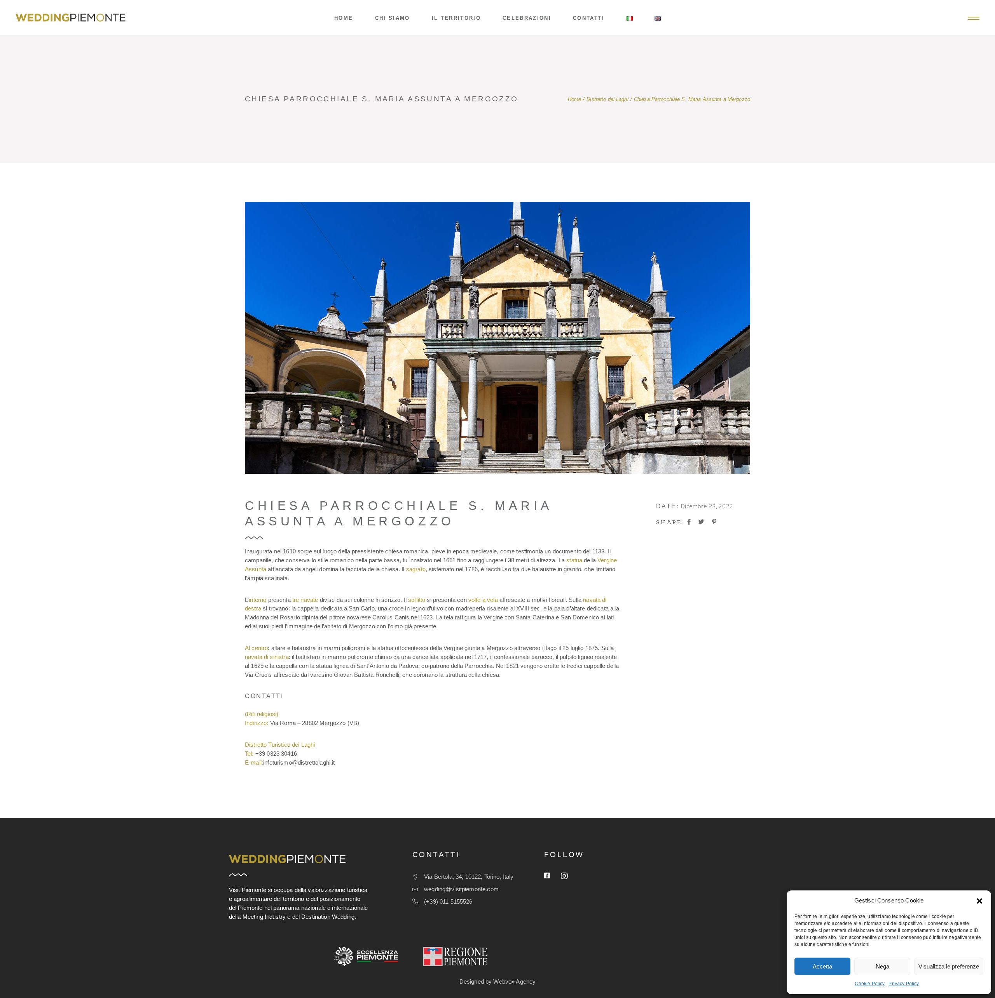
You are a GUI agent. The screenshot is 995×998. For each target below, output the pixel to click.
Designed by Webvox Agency (497, 981)
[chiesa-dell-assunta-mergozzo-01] (497, 338)
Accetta (822, 966)
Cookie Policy (870, 983)
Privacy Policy (904, 983)
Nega (882, 966)
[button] (979, 901)
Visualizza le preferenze (948, 966)
